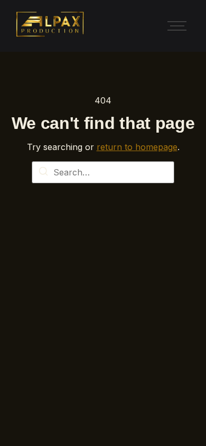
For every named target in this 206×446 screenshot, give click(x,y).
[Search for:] (103, 172)
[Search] (43, 173)
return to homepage (137, 147)
